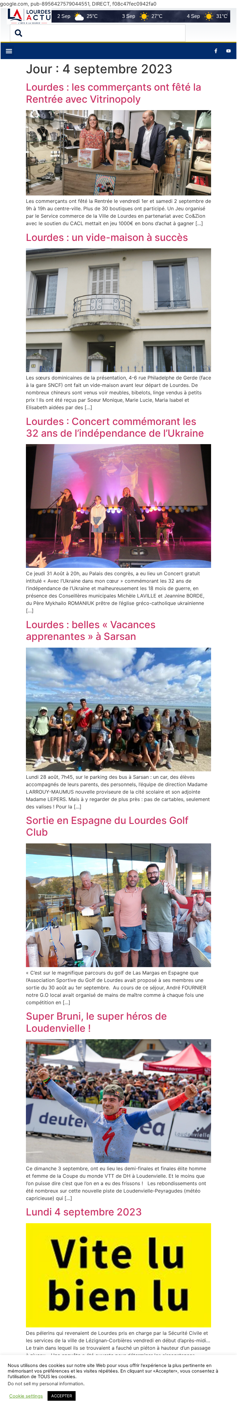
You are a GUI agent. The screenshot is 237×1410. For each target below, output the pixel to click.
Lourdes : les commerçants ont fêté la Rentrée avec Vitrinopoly (113, 93)
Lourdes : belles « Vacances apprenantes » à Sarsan (91, 630)
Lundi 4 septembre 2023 (84, 1212)
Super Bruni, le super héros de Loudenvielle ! (96, 1022)
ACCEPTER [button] (61, 1395)
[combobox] (97, 33)
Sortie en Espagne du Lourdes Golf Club (107, 826)
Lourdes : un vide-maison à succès (107, 237)
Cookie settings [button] (26, 1396)
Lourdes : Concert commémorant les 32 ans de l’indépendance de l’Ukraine (115, 427)
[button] (9, 51)
